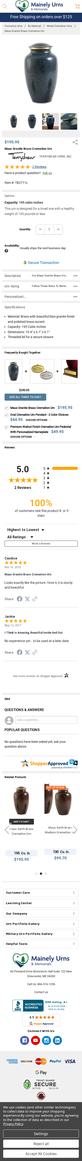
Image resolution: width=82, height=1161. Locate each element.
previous (7, 830)
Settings (41, 1133)
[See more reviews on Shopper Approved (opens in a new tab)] (34, 599)
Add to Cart (21, 821)
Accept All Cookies (41, 1153)
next (75, 830)
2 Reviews (39, 167)
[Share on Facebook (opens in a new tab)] (19, 599)
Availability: (12, 245)
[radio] (60, 468)
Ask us (47, 173)
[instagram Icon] (46, 1040)
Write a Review (41, 543)
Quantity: (25, 229)
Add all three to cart (25, 397)
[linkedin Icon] (57, 1040)
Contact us (41, 992)
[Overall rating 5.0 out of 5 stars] (17, 168)
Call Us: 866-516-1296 (41, 984)
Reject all (41, 1143)
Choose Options (37, 420)
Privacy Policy (13, 1124)
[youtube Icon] (35, 1040)
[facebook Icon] (24, 1040)
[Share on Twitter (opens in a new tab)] (27, 599)
